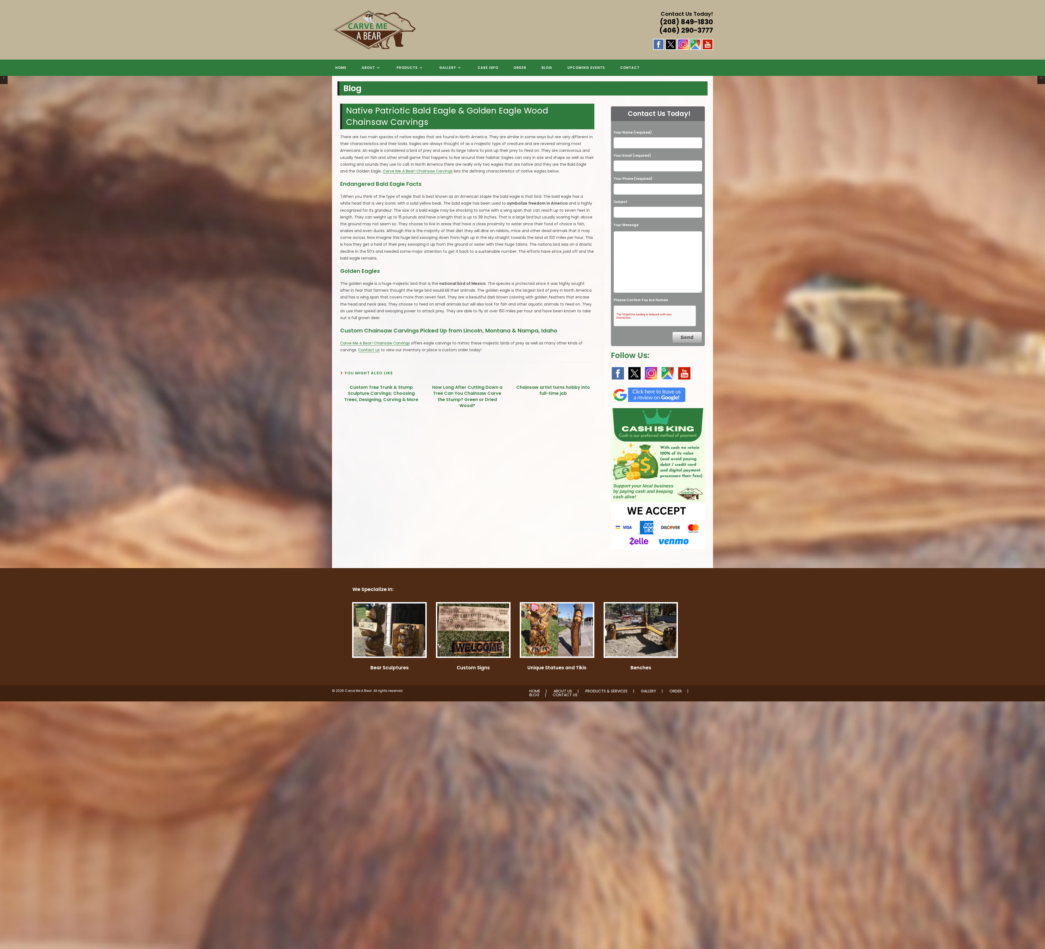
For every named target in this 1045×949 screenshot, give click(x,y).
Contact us (369, 350)
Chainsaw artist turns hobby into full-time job (553, 390)
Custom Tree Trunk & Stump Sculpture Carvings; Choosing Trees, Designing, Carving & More (381, 393)
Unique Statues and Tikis (556, 667)
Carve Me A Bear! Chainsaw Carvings (418, 171)
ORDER (675, 691)
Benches (641, 667)
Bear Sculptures (389, 667)
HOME (534, 691)
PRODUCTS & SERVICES (606, 691)
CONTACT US (565, 695)
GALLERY (648, 691)
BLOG (534, 695)
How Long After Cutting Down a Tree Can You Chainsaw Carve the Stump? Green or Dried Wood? (467, 396)
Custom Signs (473, 667)
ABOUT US (563, 691)
